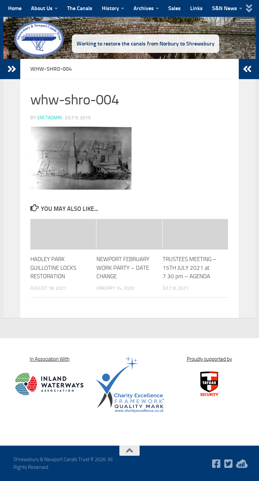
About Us (42, 8)
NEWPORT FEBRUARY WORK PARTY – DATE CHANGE (122, 268)
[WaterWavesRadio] (241, 464)
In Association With (49, 359)
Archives (144, 8)
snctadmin (49, 118)
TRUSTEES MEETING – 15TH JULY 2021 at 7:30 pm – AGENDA (190, 268)
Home (15, 8)
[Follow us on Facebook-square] (216, 464)
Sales (174, 8)
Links (196, 8)
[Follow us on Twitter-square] (228, 464)
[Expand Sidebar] (11, 69)
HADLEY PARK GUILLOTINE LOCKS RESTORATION (53, 268)
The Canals (79, 8)
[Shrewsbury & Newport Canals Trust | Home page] (39, 38)
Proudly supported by (209, 359)
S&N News (224, 8)
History (110, 8)
